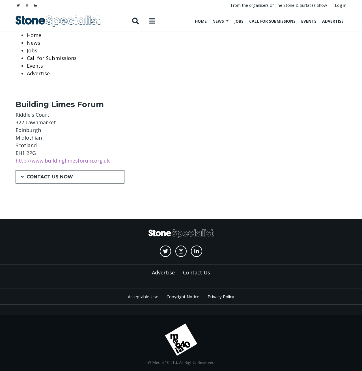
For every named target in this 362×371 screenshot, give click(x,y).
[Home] (58, 21)
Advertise (333, 21)
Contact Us (196, 272)
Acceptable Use (143, 296)
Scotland (26, 145)
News (218, 21)
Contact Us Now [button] (50, 177)
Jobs (239, 21)
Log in (340, 5)
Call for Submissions (272, 21)
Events (308, 21)
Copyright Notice (183, 296)
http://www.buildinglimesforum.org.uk (63, 160)
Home (201, 21)
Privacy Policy (221, 296)
